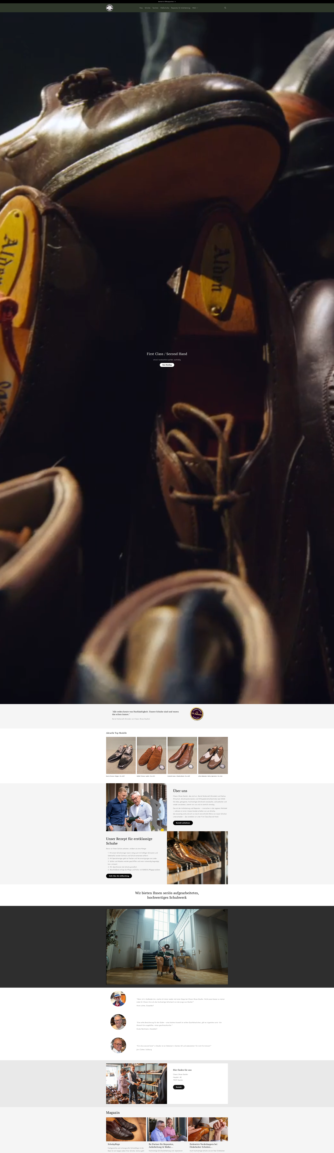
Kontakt (179, 1087)
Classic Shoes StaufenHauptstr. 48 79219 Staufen (180, 1077)
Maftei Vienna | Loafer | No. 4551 (146, 776)
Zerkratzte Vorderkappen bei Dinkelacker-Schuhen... (203, 1145)
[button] (195, 8)
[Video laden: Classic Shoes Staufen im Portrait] (167, 947)
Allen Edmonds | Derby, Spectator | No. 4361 (210, 776)
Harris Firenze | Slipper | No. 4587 (115, 776)
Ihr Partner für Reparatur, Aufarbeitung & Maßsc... (161, 1145)
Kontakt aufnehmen (183, 823)
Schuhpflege (114, 1144)
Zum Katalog (167, 365)
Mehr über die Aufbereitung (119, 876)
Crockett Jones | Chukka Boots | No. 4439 (179, 776)
